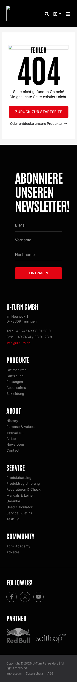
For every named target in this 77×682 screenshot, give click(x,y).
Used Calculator (19, 507)
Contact (12, 450)
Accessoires (16, 387)
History (12, 421)
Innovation (14, 432)
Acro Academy (18, 546)
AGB (50, 673)
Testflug (12, 519)
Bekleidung (15, 393)
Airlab (11, 438)
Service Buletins (19, 513)
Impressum (14, 673)
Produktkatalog (18, 478)
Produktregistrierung (23, 483)
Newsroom (15, 444)
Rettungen (14, 382)
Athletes (12, 552)
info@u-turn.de (18, 343)
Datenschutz (34, 673)
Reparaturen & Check (23, 489)
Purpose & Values (20, 427)
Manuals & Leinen (20, 495)
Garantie (13, 501)
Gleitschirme (16, 370)
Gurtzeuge (15, 376)
